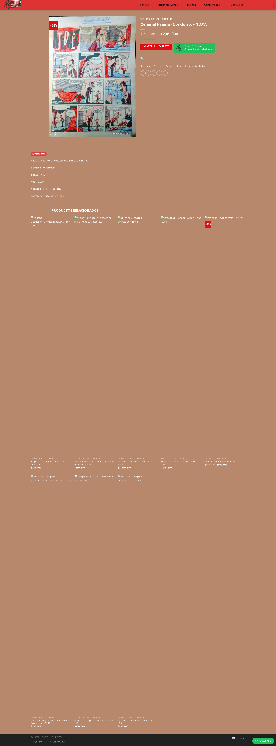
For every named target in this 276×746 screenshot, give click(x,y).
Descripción (38, 154)
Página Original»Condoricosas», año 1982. (50, 463)
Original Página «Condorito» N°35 (135, 722)
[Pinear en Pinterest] (159, 72)
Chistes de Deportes (164, 66)
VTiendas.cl (60, 742)
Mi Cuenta (56, 737)
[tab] (39, 154)
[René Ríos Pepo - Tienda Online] (30, 5)
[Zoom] (53, 133)
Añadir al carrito (156, 46)
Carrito (35, 737)
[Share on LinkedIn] (165, 72)
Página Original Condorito (156, 19)
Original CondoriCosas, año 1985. (178, 463)
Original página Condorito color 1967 (94, 722)
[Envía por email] (154, 72)
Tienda (191, 4)
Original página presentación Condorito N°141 (49, 722)
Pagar (45, 737)
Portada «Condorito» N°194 (221, 462)
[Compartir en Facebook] (143, 72)
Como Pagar (212, 4)
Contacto (237, 4)
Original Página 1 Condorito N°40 (135, 463)
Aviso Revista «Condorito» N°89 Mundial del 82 (93, 463)
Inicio (144, 4)
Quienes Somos (167, 4)
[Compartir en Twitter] (148, 72)
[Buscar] (253, 4)
